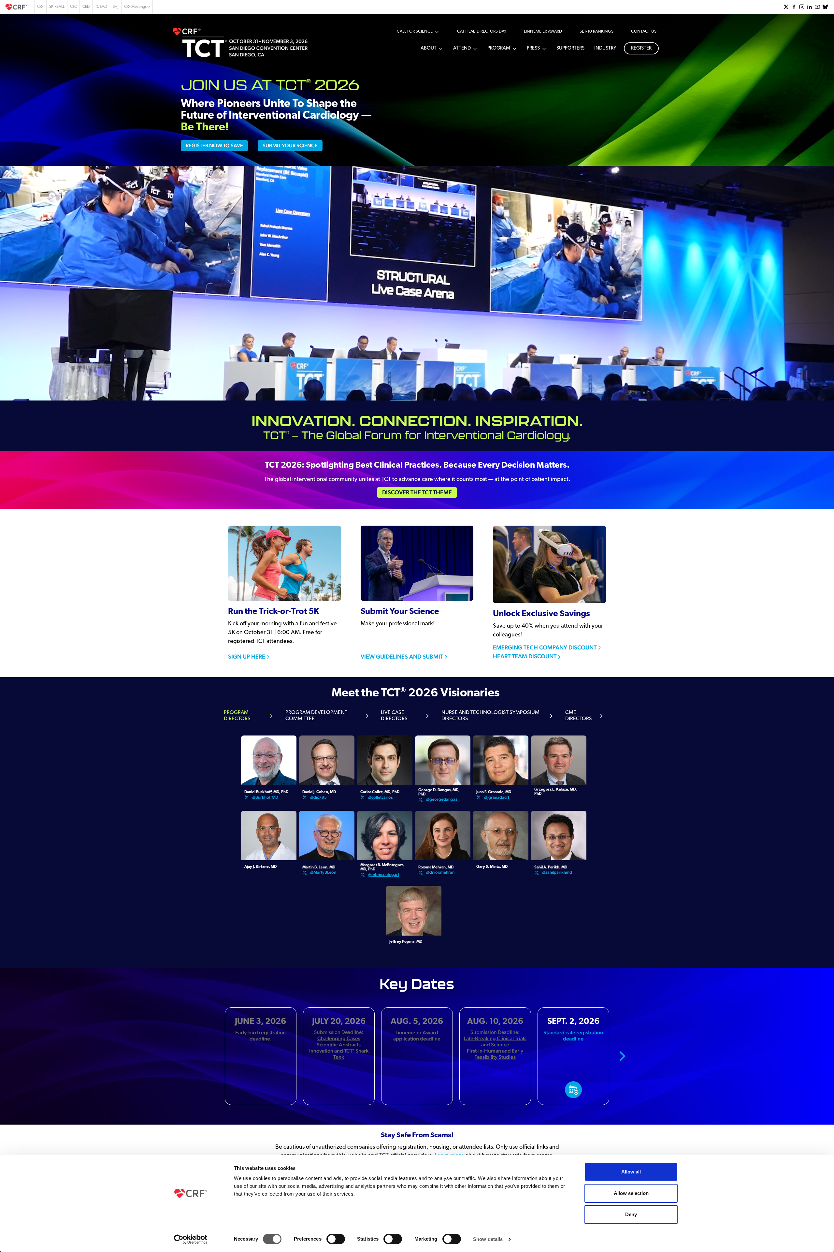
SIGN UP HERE (246, 656)
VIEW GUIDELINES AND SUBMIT (402, 656)
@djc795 (318, 797)
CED (86, 7)
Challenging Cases (338, 1038)
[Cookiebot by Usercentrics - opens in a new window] (190, 1239)
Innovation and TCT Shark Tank (338, 1054)
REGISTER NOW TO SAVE (214, 145)
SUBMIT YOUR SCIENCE (290, 145)
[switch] (335, 1239)
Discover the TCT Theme (417, 492)
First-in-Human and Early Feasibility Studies (495, 1054)
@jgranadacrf (496, 797)
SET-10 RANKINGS (596, 31)
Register (641, 48)
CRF (40, 7)
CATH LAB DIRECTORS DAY (481, 31)
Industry (605, 48)
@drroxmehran (440, 872)
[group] (786, 7)
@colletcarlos (380, 797)
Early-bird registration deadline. (260, 1035)
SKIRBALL (57, 7)
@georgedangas (441, 799)
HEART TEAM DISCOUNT (524, 656)
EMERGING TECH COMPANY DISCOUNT (545, 647)
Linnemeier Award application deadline (416, 1035)
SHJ (116, 7)
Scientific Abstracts (339, 1044)
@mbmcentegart (383, 874)
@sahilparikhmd (557, 872)
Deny (631, 1214)
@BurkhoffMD (265, 797)
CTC (73, 7)
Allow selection (631, 1193)
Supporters (570, 48)
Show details (488, 1239)
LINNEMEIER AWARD (543, 31)
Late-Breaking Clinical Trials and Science (495, 1041)
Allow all (631, 1171)
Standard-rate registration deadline (573, 1035)
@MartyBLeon (323, 872)
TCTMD (101, 7)
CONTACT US (643, 31)
